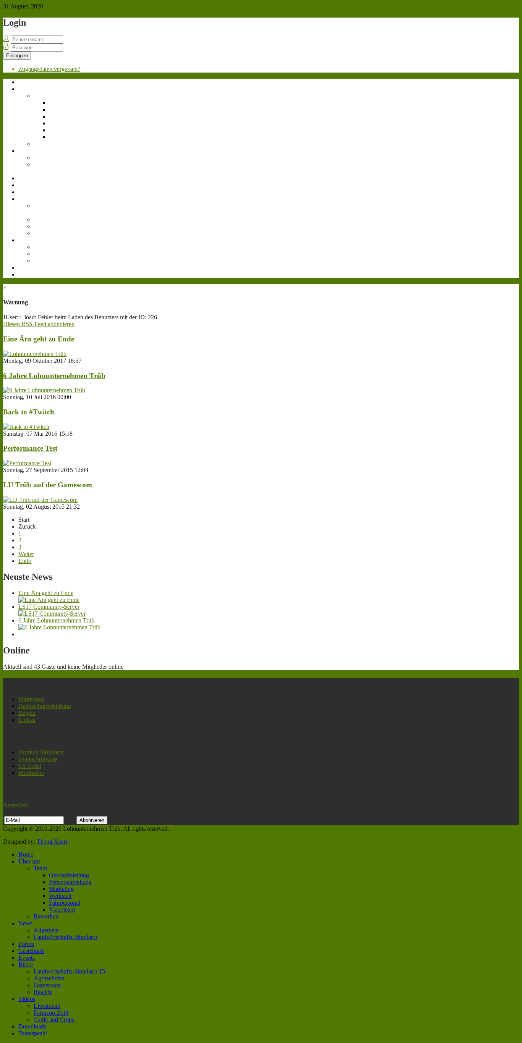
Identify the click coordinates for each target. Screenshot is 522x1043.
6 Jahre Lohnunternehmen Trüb (54, 376)
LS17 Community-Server (48, 606)
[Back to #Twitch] (26, 427)
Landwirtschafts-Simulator (54, 168)
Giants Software (37, 759)
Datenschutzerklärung (44, 706)
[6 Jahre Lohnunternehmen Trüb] (44, 390)
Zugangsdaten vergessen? (49, 69)
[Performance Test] (27, 463)
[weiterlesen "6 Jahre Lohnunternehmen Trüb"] (59, 627)
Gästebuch (31, 185)
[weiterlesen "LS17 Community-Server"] (52, 613)
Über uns (29, 89)
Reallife (43, 233)
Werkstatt (60, 123)
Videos (26, 240)
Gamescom (47, 226)
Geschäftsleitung (69, 102)
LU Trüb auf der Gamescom (47, 485)
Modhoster (31, 773)
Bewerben (46, 144)
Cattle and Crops (54, 260)
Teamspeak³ (32, 274)
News (25, 150)
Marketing (61, 116)
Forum (26, 178)
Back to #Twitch (28, 412)
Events (26, 192)
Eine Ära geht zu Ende (38, 339)
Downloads (32, 267)
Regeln (27, 713)
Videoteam (62, 137)
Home (25, 82)
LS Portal (29, 766)
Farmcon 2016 (51, 254)
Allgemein (46, 157)
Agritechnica (49, 219)
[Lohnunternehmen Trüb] (34, 354)
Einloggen (17, 55)
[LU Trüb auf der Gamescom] (40, 499)
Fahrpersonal (64, 130)
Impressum (31, 699)
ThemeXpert (52, 841)
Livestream (47, 247)
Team (40, 95)
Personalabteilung (70, 109)
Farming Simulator (40, 752)
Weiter (26, 554)
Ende (24, 561)
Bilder (25, 199)
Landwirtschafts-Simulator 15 (54, 209)
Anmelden (15, 805)
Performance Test (30, 448)
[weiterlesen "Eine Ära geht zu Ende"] (48, 600)
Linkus (26, 719)
